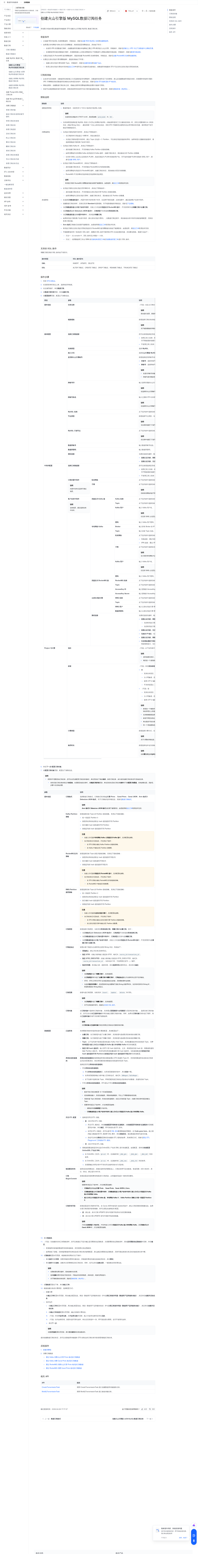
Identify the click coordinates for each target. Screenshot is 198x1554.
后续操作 (172, 28)
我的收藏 (152, 11)
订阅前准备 (173, 14)
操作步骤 (172, 25)
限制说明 (172, 17)
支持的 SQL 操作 (175, 21)
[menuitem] (14, 50)
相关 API (172, 32)
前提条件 (172, 10)
